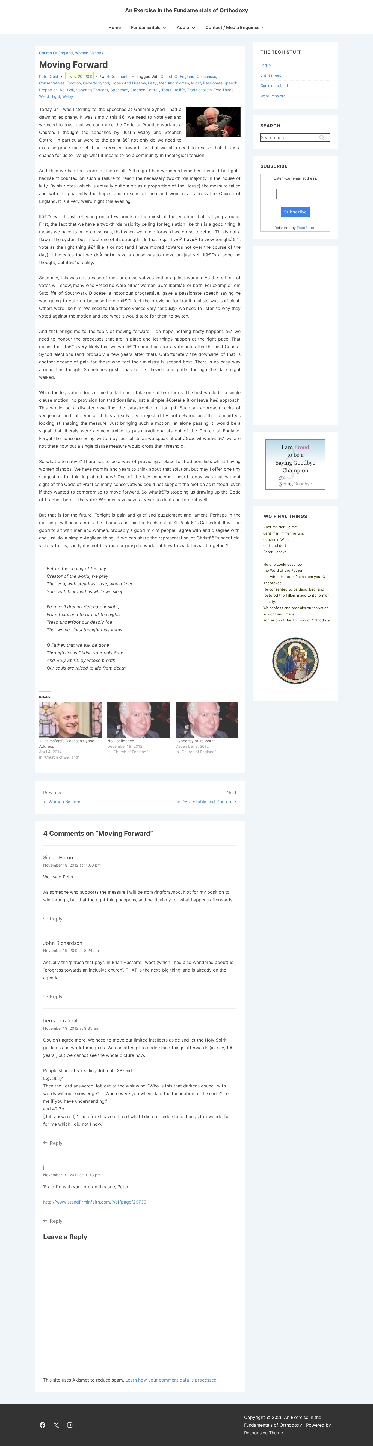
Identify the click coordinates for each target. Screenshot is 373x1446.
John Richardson (62, 943)
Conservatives (51, 83)
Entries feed (271, 75)
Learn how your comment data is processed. (171, 1380)
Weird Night (49, 96)
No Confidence (120, 740)
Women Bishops (89, 53)
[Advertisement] (295, 336)
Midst (196, 83)
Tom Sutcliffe (173, 89)
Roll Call (67, 89)
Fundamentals (146, 27)
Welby (67, 96)
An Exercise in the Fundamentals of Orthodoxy (186, 10)
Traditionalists (199, 89)
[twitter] (56, 1425)
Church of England (56, 53)
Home (114, 27)
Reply (56, 919)
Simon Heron (58, 857)
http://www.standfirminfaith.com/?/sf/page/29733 (94, 1202)
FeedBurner (307, 227)
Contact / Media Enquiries (232, 27)
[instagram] (70, 1425)
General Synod (96, 83)
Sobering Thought (92, 89)
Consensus (206, 76)
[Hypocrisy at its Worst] (207, 720)
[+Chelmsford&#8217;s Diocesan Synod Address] (70, 720)
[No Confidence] (138, 720)
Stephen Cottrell (144, 89)
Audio (183, 27)
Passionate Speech (220, 83)
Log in (265, 65)
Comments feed (274, 85)
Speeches (119, 89)
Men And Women (174, 83)
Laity (152, 83)
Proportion (48, 89)
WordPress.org (273, 96)
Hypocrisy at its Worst (195, 740)
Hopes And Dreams (128, 83)
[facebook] (42, 1425)
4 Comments (118, 76)
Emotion (74, 83)
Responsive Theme (263, 1432)
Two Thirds (223, 89)
